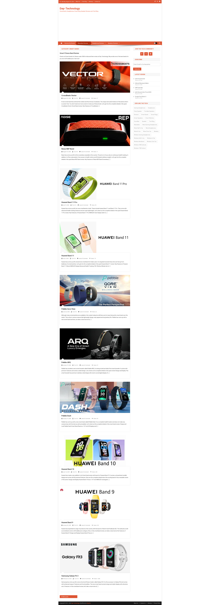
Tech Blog (84, 1)
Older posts (65, 596)
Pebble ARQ (66, 362)
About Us (78, 1)
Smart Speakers (138, 118)
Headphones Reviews (98, 43)
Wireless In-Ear (151, 138)
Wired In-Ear (137, 131)
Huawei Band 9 (67, 522)
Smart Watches (149, 118)
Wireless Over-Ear (151, 141)
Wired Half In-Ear (138, 128)
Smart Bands (144, 114)
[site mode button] (155, 43)
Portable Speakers (149, 111)
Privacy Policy (157, 603)
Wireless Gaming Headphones (142, 135)
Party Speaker (138, 111)
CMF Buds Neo (139, 87)
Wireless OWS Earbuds (140, 145)
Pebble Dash (66, 416)
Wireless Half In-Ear (139, 138)
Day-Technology (70, 8)
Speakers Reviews (113, 43)
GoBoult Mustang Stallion (142, 83)
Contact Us (97, 1)
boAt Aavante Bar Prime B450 (143, 92)
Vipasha (76, 98)
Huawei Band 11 (67, 256)
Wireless (156, 131)
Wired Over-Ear (147, 131)
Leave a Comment (85, 98)
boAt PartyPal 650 (140, 78)
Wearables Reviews (83, 43)
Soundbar (136, 121)
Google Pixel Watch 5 (140, 96)
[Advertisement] (110, 29)
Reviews (136, 114)
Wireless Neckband (139, 141)
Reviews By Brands (70, 43)
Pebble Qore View (68, 309)
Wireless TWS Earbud (140, 148)
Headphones (151, 108)
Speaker (144, 121)
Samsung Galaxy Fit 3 (69, 576)
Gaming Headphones (139, 108)
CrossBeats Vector (69, 95)
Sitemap (91, 1)
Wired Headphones (151, 128)
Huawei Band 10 (67, 469)
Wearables (137, 124)
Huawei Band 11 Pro (69, 202)
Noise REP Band (67, 149)
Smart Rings (154, 114)
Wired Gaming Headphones (149, 124)
